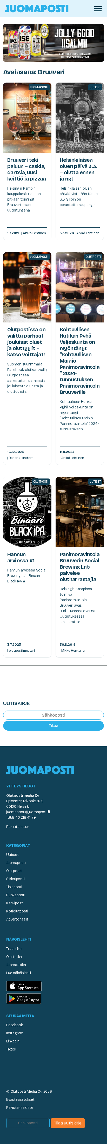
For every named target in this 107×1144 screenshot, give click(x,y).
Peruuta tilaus (17, 827)
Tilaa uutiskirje (68, 1123)
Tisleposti (14, 887)
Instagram (14, 1033)
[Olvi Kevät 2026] (53, 42)
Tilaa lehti (14, 949)
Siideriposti (15, 879)
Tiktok (11, 1049)
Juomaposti (16, 863)
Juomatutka (16, 965)
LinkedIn (12, 1041)
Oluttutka (14, 957)
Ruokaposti (15, 895)
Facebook (14, 1025)
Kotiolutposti (17, 911)
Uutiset (12, 855)
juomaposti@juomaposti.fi (28, 812)
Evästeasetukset (20, 1099)
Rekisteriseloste (19, 1107)
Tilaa (53, 725)
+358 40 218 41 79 (21, 817)
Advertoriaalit (17, 919)
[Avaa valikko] (98, 8)
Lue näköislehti (18, 973)
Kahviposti (15, 903)
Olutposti (14, 871)
